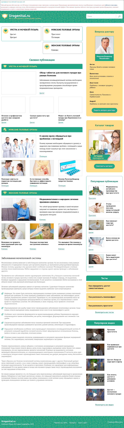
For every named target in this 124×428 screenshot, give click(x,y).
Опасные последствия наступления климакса (39, 243)
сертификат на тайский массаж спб (13, 2)
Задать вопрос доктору (104, 110)
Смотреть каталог (104, 166)
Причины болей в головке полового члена (102, 68)
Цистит (13, 34)
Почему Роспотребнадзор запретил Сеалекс (68, 180)
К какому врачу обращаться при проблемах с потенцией (55, 137)
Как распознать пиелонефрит (102, 297)
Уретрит (13, 37)
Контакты (73, 423)
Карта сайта (82, 423)
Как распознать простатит (101, 305)
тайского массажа (111, 5)
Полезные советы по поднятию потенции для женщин (11, 181)
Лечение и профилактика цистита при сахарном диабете (11, 118)
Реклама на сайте (60, 423)
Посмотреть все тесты (104, 312)
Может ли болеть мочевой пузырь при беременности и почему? (69, 118)
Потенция (55, 37)
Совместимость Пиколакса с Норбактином (100, 96)
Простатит (55, 34)
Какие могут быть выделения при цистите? (112, 257)
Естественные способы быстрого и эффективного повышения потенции (40, 181)
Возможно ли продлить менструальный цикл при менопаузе (11, 244)
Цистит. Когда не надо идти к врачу (114, 361)
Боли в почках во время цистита (113, 239)
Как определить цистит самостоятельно (99, 287)
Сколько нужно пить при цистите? (39, 117)
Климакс (54, 50)
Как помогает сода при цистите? (111, 223)
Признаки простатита (112, 331)
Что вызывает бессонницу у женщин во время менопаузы (70, 243)
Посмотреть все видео (104, 405)
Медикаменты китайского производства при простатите (112, 190)
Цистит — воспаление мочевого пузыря (114, 392)
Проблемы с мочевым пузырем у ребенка (101, 86)
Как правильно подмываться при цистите (114, 347)
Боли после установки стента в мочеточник (101, 77)
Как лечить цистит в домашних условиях (111, 378)
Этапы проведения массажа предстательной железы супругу (112, 208)
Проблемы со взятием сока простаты (104, 104)
